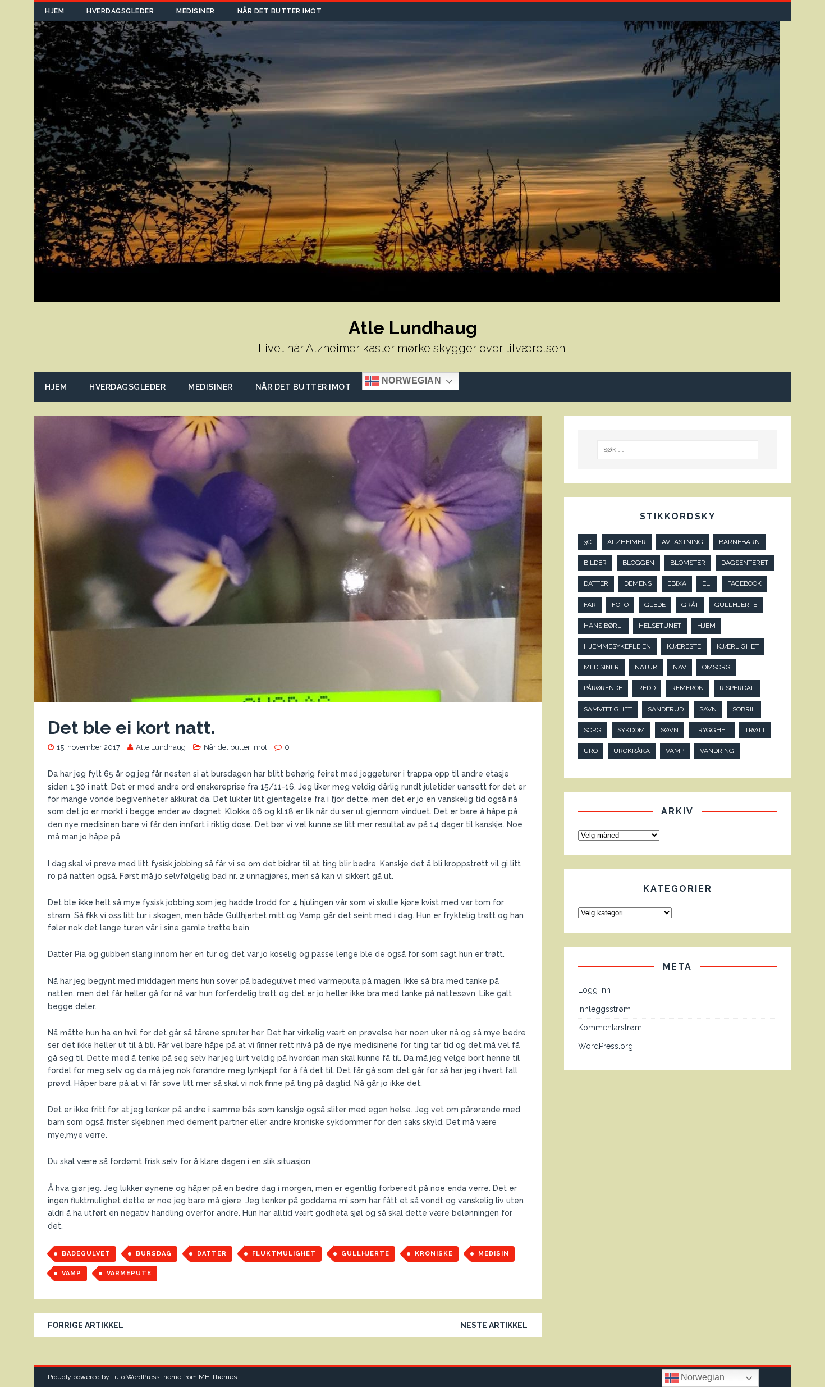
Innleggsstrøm (604, 1009)
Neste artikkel (494, 1325)
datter (212, 1253)
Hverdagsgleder (120, 11)
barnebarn (739, 542)
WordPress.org (605, 1046)
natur (646, 667)
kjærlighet (738, 646)
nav (679, 667)
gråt (690, 605)
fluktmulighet (284, 1253)
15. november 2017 (88, 747)
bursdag (154, 1253)
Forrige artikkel (85, 1325)
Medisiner (195, 11)
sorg (593, 730)
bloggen (638, 563)
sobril (743, 709)
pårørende (603, 688)
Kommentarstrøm (610, 1027)
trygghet (711, 730)
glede (655, 605)
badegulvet (86, 1253)
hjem (706, 625)
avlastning (682, 542)
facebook (744, 583)
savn (708, 709)
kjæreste (684, 646)
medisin (493, 1253)
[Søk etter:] (678, 449)
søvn (670, 730)
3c (588, 542)
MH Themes (218, 1377)
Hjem (54, 11)
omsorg (716, 667)
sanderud (666, 709)
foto (620, 605)
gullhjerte (365, 1253)
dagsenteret (744, 563)
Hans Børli (603, 625)
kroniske (434, 1253)
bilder (595, 563)
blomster (687, 563)
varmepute (129, 1273)
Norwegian (410, 381)
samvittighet (608, 709)
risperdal (737, 688)
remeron (687, 688)
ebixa (676, 583)
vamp (71, 1273)
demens (638, 583)
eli (707, 583)
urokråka (631, 751)
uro (591, 751)
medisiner (601, 667)
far (590, 605)
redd (647, 688)
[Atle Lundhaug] (407, 295)
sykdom (631, 730)
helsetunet (660, 625)
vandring (717, 751)
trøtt (755, 730)
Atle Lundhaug (161, 747)
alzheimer (626, 542)
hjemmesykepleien (617, 646)
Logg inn (594, 990)
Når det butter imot (279, 11)
